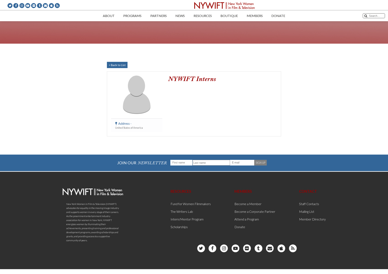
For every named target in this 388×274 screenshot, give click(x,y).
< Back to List (117, 65)
